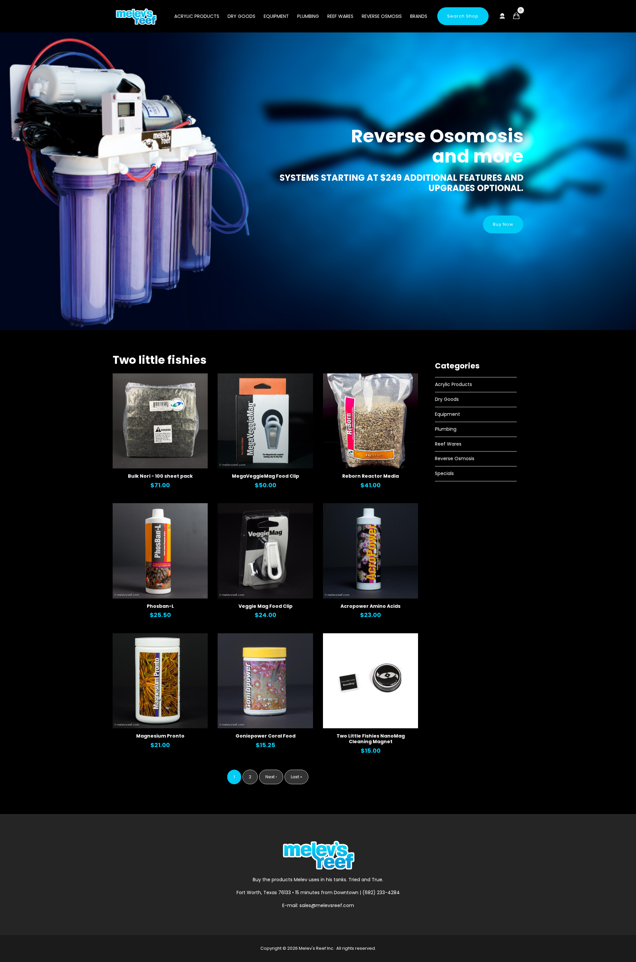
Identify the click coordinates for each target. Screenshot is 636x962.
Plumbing (308, 16)
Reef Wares (340, 16)
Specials (444, 473)
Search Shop (463, 16)
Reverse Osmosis (382, 16)
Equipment (276, 16)
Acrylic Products (196, 16)
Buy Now (503, 224)
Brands (418, 16)
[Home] (136, 16)
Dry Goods (241, 16)
